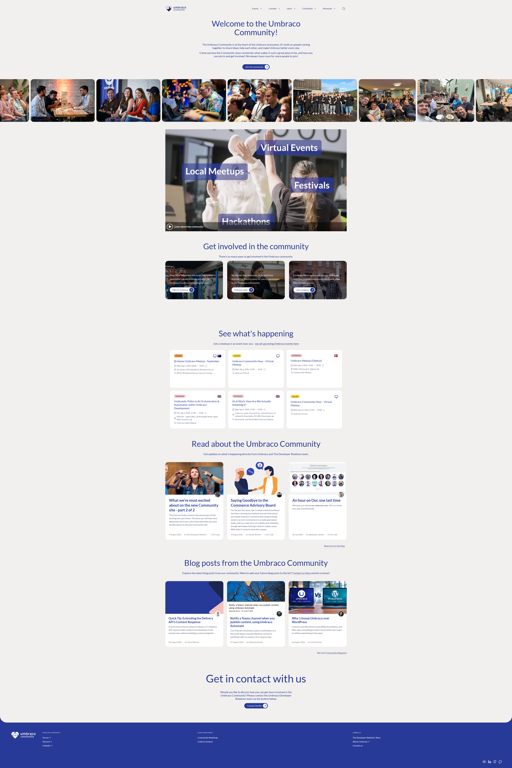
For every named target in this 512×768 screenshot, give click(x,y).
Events (255, 8)
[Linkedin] (489, 763)
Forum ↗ (47, 737)
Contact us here (301, 573)
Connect (273, 8)
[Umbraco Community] (175, 8)
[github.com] (495, 763)
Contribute (307, 8)
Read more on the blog (334, 546)
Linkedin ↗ (48, 745)
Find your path (241, 290)
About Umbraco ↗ (361, 741)
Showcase (327, 8)
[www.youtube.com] (484, 763)
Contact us (358, 745)
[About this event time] (206, 366)
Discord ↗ (47, 741)
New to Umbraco (180, 290)
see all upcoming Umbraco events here (277, 343)
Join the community (254, 67)
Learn (289, 8)
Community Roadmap (208, 737)
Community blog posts (336, 653)
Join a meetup (302, 290)
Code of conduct (205, 741)
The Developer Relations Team (366, 737)
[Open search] (344, 8)
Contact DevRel (254, 705)
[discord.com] (500, 763)
